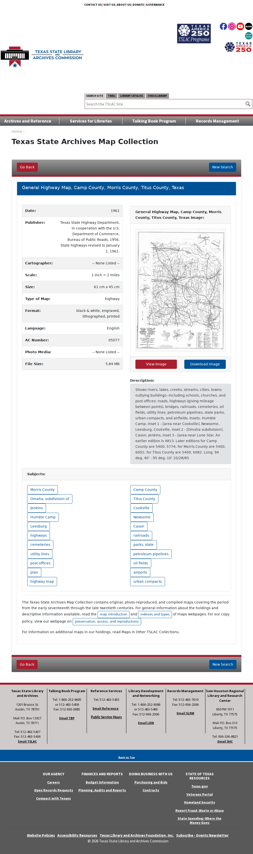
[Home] (42, 54)
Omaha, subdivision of (49, 499)
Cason (138, 526)
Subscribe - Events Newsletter (202, 835)
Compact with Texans (53, 798)
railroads (141, 535)
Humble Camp (43, 517)
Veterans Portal (200, 794)
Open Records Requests (53, 790)
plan (34, 572)
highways (38, 535)
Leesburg (38, 526)
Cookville (141, 508)
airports (140, 572)
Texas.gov (199, 786)
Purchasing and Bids (151, 782)
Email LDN (146, 723)
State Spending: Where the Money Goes (199, 820)
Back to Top (126, 757)
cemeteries (40, 545)
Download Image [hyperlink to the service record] (205, 364)
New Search (222, 167)
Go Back (27, 167)
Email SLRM (185, 713)
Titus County (144, 499)
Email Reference (106, 708)
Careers (53, 782)
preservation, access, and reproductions (107, 621)
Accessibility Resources (77, 835)
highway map (42, 581)
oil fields (140, 563)
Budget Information (102, 782)
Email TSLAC (27, 741)
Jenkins (36, 508)
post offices (40, 563)
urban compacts (147, 581)
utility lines (39, 554)
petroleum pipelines (151, 554)
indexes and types (155, 614)
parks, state (143, 545)
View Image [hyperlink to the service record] (156, 364)
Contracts (151, 790)
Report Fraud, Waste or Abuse (199, 810)
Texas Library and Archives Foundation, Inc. (137, 835)
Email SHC (225, 741)
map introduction (113, 614)
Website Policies (41, 835)
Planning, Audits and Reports (102, 790)
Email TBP (67, 718)
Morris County (42, 490)
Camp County (145, 490)
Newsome (141, 517)
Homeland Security (199, 802)
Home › (18, 131)
